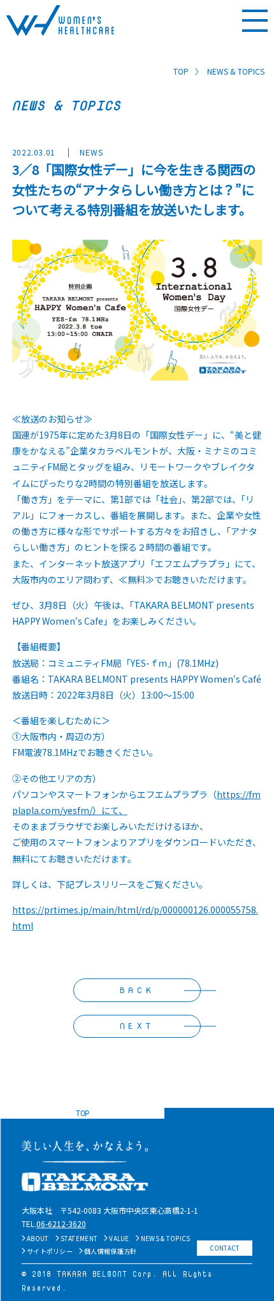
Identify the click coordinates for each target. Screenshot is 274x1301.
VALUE (119, 1238)
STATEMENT (79, 1238)
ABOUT (38, 1238)
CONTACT (225, 1248)
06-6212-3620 (61, 1223)
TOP (181, 71)
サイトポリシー (50, 1251)
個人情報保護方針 (110, 1251)
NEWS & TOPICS (166, 1238)
